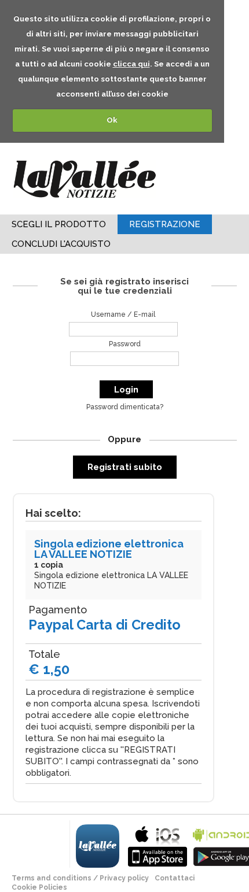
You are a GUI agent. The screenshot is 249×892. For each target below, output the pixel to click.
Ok (112, 120)
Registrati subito (124, 467)
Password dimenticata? (124, 407)
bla (157, 845)
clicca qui (131, 64)
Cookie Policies (39, 887)
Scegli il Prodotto (59, 224)
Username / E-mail (123, 314)
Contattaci (175, 878)
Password (125, 344)
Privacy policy (124, 878)
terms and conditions (51, 878)
